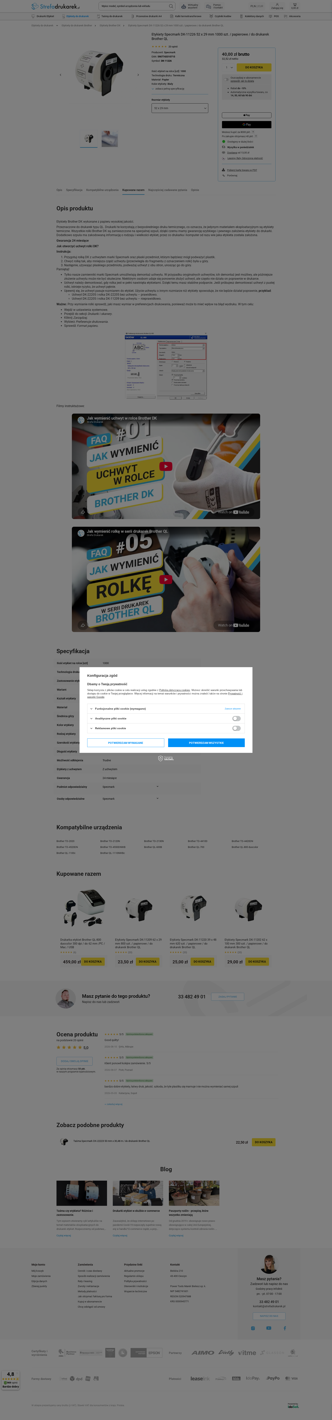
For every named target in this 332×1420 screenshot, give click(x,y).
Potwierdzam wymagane (125, 742)
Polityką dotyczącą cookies (174, 690)
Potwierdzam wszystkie (206, 742)
